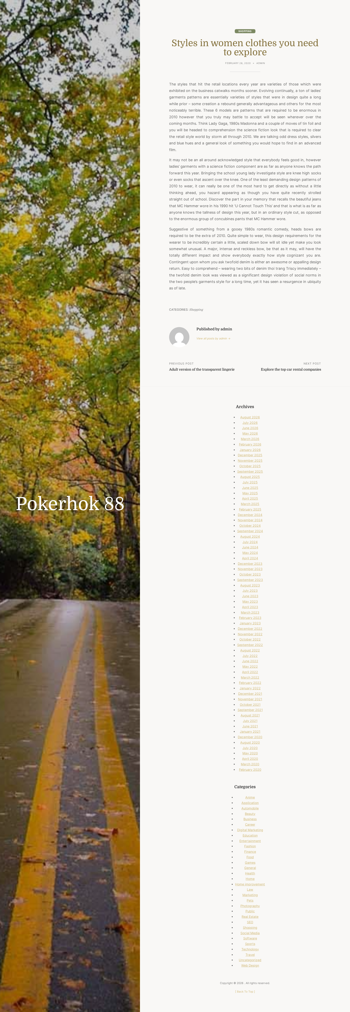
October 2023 (250, 574)
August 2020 (250, 742)
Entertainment (250, 841)
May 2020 (250, 753)
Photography (250, 906)
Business (250, 819)
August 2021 (250, 715)
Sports (250, 944)
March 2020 (250, 764)
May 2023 (250, 602)
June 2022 (250, 661)
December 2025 (250, 455)
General (250, 868)
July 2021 (250, 721)
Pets (250, 900)
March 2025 (250, 504)
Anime (250, 797)
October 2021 (250, 705)
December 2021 (250, 694)
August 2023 (250, 585)
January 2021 (250, 732)
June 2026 (250, 428)
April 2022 (250, 672)
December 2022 (250, 629)
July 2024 (250, 542)
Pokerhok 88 (70, 504)
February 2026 (250, 444)
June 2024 (250, 547)
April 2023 (250, 607)
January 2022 (250, 688)
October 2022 (250, 639)
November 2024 (250, 520)
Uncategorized (250, 960)
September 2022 (250, 645)
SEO (250, 922)
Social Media (250, 933)
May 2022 (250, 667)
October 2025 (250, 466)
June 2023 (250, 596)
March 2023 (250, 612)
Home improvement (250, 884)
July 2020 (250, 748)
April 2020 (250, 759)
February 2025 (250, 509)
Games (250, 863)
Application (250, 803)
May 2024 (250, 553)
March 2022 (250, 677)
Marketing (250, 895)
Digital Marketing (250, 830)
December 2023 (250, 564)
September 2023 (250, 580)
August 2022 (250, 650)
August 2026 (250, 417)
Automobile (250, 808)
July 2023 (250, 591)
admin (260, 63)
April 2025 (250, 498)
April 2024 (250, 558)
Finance (250, 852)
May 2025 (250, 493)
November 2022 (250, 634)
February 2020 (250, 770)
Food (250, 857)
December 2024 (250, 515)
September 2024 (250, 531)
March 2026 (250, 439)
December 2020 (250, 737)
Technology (250, 949)
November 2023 (250, 569)
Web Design (250, 965)
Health (250, 873)
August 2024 (250, 537)
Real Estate (250, 917)
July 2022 (250, 656)
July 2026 (250, 423)
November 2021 (250, 699)
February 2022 (250, 683)
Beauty (250, 814)
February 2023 (250, 618)
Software (250, 938)
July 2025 (250, 482)
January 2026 (250, 450)
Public (250, 911)
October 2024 (250, 526)
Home (250, 879)
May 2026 (250, 433)
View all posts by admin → (213, 338)
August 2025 (250, 477)
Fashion (250, 846)
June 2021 (250, 726)
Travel (250, 955)
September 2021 (250, 710)
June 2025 (250, 488)
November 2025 (250, 461)
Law (250, 889)
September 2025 (250, 471)
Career (250, 824)
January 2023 (250, 623)
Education (250, 835)
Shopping (245, 31)
